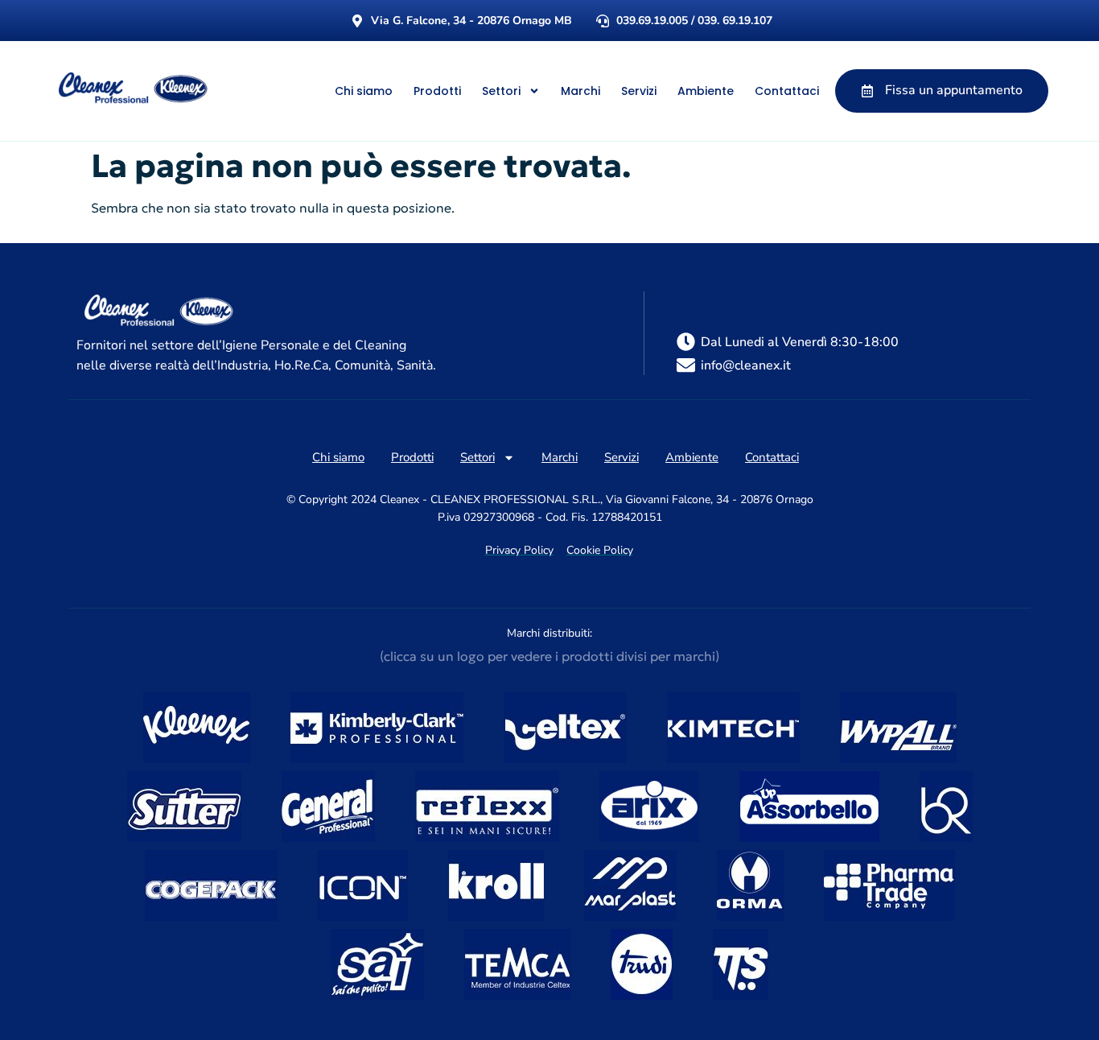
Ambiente (705, 91)
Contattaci (787, 91)
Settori (501, 91)
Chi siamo (364, 91)
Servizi (639, 91)
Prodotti (437, 91)
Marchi (580, 91)
